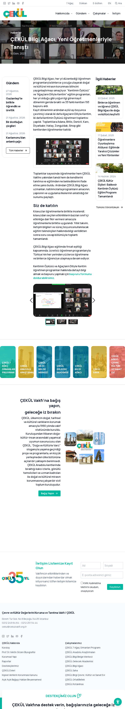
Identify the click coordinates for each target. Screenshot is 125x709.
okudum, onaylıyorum (91, 587)
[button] (31, 300)
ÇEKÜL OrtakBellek (75, 679)
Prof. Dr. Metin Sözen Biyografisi (18, 652)
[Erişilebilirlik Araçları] (118, 702)
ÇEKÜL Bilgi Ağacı (74, 665)
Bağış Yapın (47, 493)
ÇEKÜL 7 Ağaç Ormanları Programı (82, 647)
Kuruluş (6, 647)
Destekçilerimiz (10, 665)
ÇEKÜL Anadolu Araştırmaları (80, 652)
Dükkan (83, 3)
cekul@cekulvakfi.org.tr (14, 626)
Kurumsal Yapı (9, 656)
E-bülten (97, 3)
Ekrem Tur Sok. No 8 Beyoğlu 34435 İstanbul (25, 618)
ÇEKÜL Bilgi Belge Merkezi (79, 656)
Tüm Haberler (16, 150)
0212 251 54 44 (29, 622)
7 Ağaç (69, 3)
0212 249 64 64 (10, 622)
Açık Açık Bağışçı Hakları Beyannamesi (22, 679)
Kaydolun (115, 587)
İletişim (116, 13)
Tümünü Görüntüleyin (107, 207)
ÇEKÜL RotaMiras (74, 684)
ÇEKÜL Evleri (8, 670)
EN (109, 3)
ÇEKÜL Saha (71, 670)
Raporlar (6, 661)
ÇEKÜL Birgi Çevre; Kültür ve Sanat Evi (85, 675)
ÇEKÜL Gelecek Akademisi (79, 661)
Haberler (16, 32)
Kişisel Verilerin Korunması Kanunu (19, 675)
